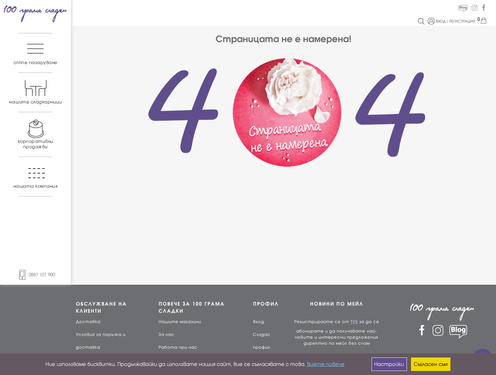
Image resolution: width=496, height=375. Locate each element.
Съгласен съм (430, 364)
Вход (258, 321)
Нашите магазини (180, 321)
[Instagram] (474, 8)
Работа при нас (178, 347)
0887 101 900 (42, 274)
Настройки (389, 364)
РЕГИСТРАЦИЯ (462, 21)
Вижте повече (326, 364)
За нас (166, 334)
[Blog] (463, 8)
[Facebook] (483, 8)
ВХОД (441, 21)
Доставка (88, 321)
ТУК (354, 321)
